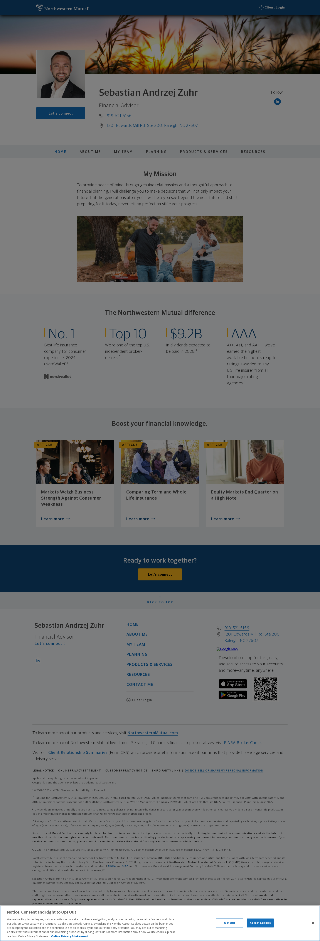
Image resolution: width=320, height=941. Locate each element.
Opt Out (229, 922)
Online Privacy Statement (69, 936)
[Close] (313, 922)
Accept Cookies (260, 922)
